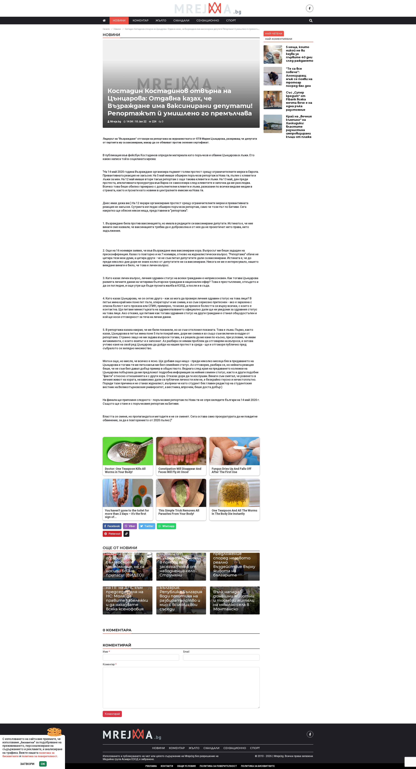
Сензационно (207, 20)
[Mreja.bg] (132, 734)
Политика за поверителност (218, 766)
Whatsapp (168, 526)
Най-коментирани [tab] (278, 39)
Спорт (231, 20)
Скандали (181, 20)
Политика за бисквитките (258, 766)
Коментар (141, 20)
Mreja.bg (115, 121)
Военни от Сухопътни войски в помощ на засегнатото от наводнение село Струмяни (180, 564)
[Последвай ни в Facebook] (309, 8)
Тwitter (149, 526)
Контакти (167, 766)
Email (186, 651)
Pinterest (114, 533)
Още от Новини (120, 548)
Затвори (27, 764)
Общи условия (186, 766)
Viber (132, 526)
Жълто (161, 20)
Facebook (114, 526)
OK (43, 764)
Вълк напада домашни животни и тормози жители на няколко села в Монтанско (233, 600)
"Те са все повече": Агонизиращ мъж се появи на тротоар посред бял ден (299, 77)
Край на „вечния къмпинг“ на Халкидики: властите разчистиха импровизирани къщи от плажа (299, 127)
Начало (106, 29)
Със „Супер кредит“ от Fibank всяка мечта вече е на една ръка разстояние (299, 101)
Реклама (151, 766)
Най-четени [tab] (273, 33)
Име (106, 651)
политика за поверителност (39, 756)
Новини (119, 20)
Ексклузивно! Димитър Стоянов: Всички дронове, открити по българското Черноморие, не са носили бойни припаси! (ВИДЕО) (127, 560)
